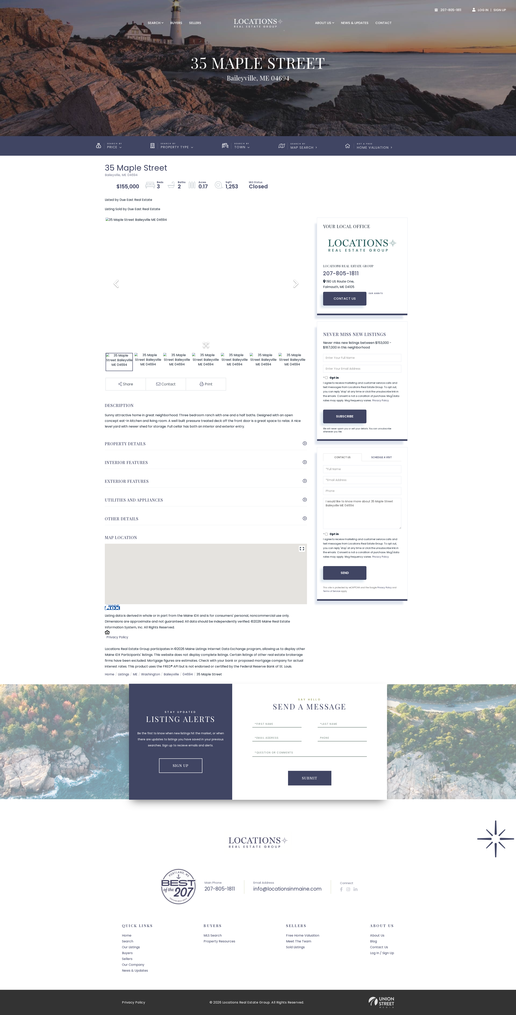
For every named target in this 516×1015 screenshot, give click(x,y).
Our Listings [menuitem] (131, 947)
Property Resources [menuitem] (219, 941)
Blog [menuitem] (373, 941)
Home (109, 674)
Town (240, 147)
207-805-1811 (341, 273)
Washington (150, 674)
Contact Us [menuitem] (379, 947)
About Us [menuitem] (323, 23)
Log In (483, 10)
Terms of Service (331, 591)
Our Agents (375, 293)
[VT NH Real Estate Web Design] (381, 1002)
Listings (123, 674)
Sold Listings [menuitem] (295, 947)
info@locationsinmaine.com (287, 889)
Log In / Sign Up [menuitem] (382, 953)
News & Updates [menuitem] (354, 23)
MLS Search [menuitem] (213, 935)
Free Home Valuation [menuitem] (302, 935)
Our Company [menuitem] (133, 964)
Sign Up (499, 10)
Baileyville (171, 674)
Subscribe (344, 416)
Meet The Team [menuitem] (298, 941)
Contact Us (345, 298)
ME (135, 674)
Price (112, 147)
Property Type (175, 147)
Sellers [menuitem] (195, 23)
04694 (188, 674)
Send (345, 573)
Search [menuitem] (154, 23)
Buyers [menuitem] (176, 23)
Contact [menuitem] (383, 23)
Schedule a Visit (381, 457)
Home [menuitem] (126, 935)
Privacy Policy (117, 637)
